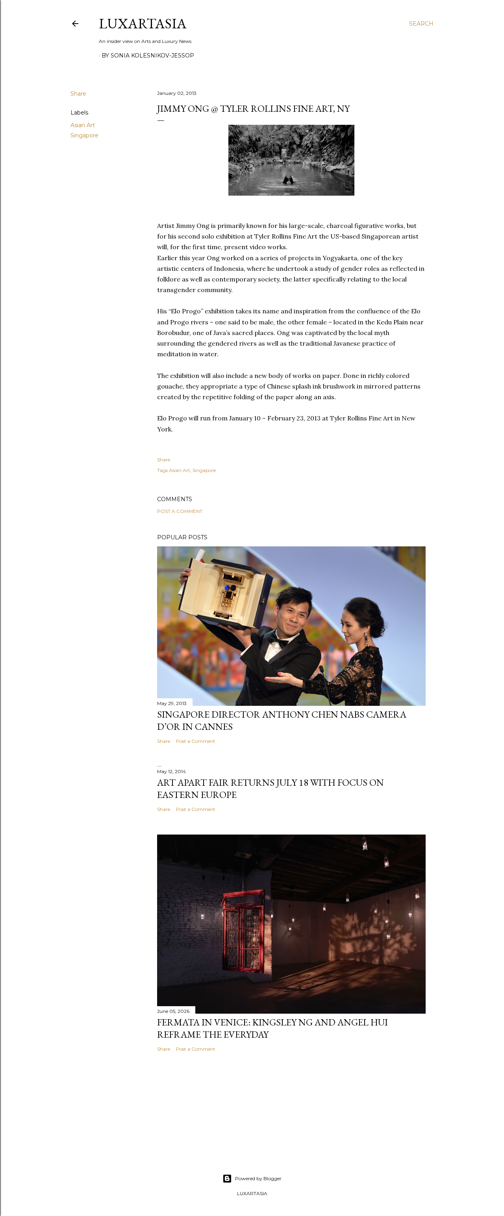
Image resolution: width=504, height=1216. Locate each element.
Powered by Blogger (258, 1178)
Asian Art (82, 125)
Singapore (84, 135)
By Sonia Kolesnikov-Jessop (148, 55)
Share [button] (78, 93)
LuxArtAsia (143, 23)
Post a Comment (179, 511)
